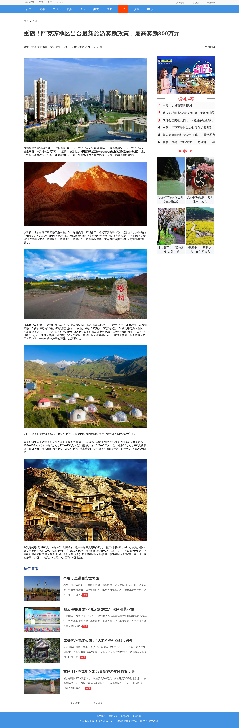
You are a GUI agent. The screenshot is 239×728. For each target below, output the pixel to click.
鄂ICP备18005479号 (149, 721)
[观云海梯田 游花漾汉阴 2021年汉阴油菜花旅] (42, 630)
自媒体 (60, 2)
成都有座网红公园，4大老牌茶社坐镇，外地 (98, 640)
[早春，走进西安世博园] (42, 599)
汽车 (50, 2)
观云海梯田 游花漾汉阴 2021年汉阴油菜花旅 (98, 609)
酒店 (83, 9)
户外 (123, 9)
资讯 (42, 9)
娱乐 (41, 2)
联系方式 (113, 716)
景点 (69, 9)
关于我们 (101, 716)
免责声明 (125, 716)
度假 (56, 9)
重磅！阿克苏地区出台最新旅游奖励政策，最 (99, 671)
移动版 (196, 2)
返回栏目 (98, 703)
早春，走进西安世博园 (81, 578)
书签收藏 (211, 2)
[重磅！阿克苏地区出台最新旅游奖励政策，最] (42, 692)
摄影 (110, 9)
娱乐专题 (180, 2)
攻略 (136, 9)
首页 (29, 9)
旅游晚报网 (29, 2)
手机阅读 (210, 47)
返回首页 (75, 703)
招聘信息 (137, 716)
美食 (96, 9)
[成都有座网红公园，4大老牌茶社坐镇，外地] (42, 661)
